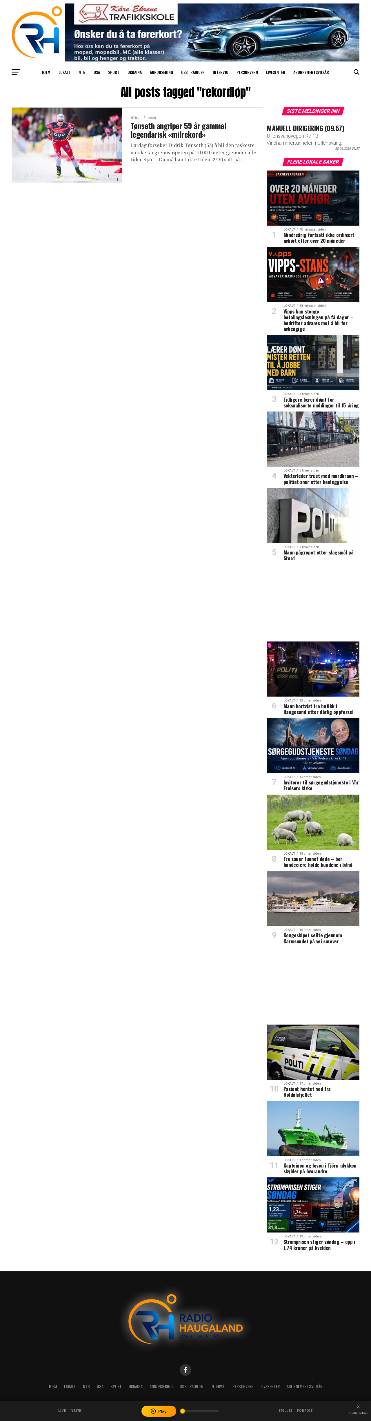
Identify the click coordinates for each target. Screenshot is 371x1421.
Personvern (247, 72)
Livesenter (275, 72)
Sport (113, 72)
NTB (82, 72)
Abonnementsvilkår (311, 72)
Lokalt (64, 72)
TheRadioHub (358, 1413)
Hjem (46, 72)
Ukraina (135, 72)
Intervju (220, 72)
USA (97, 72)
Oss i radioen (193, 72)
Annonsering (161, 72)
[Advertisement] (313, 603)
